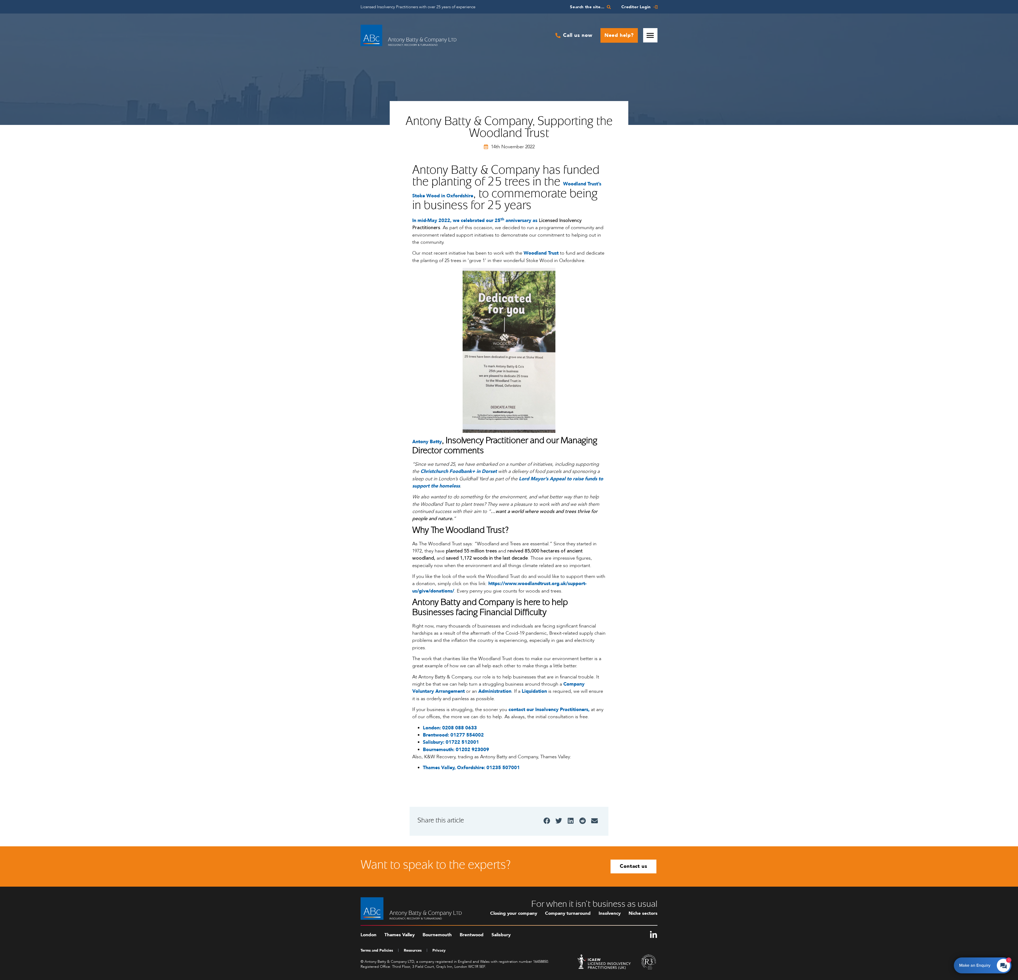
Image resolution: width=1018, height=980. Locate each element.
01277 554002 (467, 735)
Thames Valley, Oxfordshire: (454, 767)
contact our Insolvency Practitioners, (549, 709)
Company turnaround (568, 913)
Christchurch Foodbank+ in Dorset (458, 471)
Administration (494, 691)
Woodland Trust (541, 253)
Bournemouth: (439, 749)
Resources (413, 950)
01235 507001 (503, 767)
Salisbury (501, 935)
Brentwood (472, 935)
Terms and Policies (377, 950)
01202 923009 (472, 749)
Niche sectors (643, 913)
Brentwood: (436, 735)
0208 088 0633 (459, 728)
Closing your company (513, 913)
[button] (547, 821)
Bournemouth (437, 935)
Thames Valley (399, 935)
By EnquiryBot (980, 964)
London (368, 935)
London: (432, 728)
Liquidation (534, 691)
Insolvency (610, 913)
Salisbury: (434, 742)
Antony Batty (427, 441)
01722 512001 (462, 742)
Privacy (439, 950)
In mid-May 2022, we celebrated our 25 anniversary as (474, 220)
